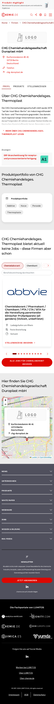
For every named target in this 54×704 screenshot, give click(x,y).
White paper (8, 500)
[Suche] (31, 15)
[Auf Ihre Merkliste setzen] (45, 15)
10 (41, 353)
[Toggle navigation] (50, 15)
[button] (27, 439)
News (4, 471)
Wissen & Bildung (11, 529)
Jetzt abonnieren (27, 580)
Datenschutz (39, 694)
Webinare (7, 510)
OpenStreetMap (46, 457)
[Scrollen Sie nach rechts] (48, 266)
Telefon (10, 67)
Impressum (14, 694)
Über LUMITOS (26, 673)
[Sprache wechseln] (41, 15)
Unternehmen (9, 481)
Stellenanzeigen (36, 86)
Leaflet (34, 457)
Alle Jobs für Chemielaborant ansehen (27, 362)
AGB (26, 694)
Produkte (18, 86)
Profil (6, 86)
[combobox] (27, 272)
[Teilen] (36, 15)
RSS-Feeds (7, 539)
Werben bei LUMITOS (26, 667)
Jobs (4, 520)
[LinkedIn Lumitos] (27, 656)
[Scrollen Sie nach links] (44, 266)
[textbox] (27, 272)
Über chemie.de (27, 678)
